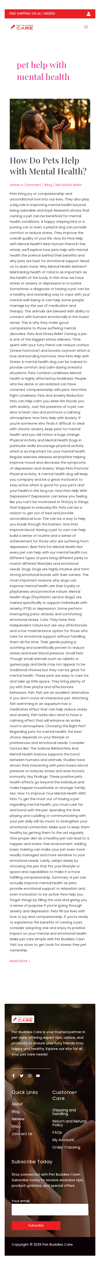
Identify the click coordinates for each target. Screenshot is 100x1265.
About (17, 1104)
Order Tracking (66, 1147)
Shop (16, 1126)
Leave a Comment (25, 185)
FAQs (57, 1132)
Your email (21, 1201)
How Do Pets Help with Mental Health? (48, 165)
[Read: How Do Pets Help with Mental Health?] (50, 124)
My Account (63, 1140)
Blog (48, 185)
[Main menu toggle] (86, 26)
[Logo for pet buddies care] (23, 1019)
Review (18, 1119)
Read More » (20, 960)
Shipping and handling (64, 1111)
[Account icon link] (89, 14)
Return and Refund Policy (69, 1123)
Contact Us (22, 1133)
